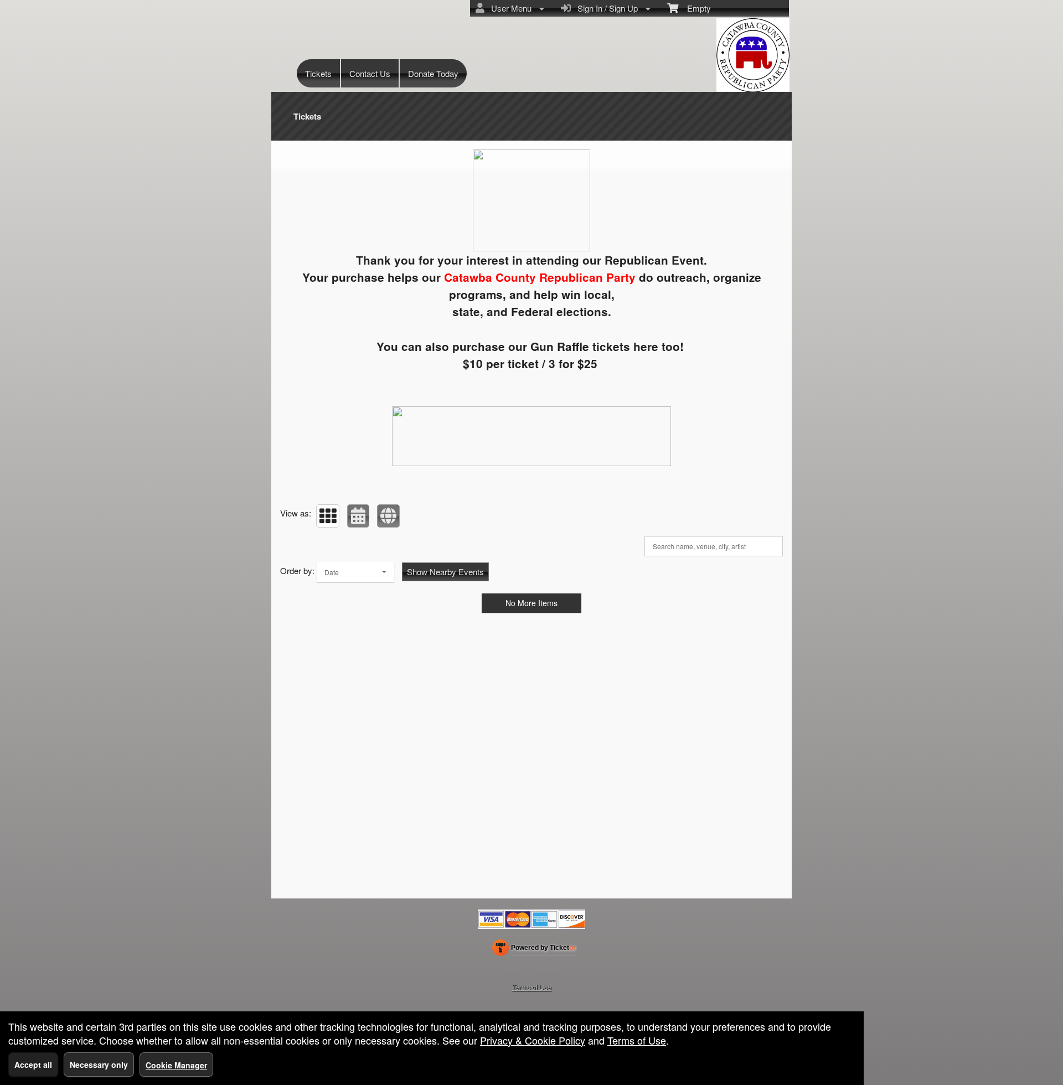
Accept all (33, 1064)
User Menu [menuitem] (509, 8)
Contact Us (369, 73)
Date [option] (331, 572)
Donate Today (433, 73)
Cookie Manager (176, 1065)
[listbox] (355, 572)
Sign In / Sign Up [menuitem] (605, 8)
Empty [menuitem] (694, 8)
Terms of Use (531, 986)
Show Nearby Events (445, 571)
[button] (327, 516)
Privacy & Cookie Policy (532, 1040)
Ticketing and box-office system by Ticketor (534, 950)
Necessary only (99, 1064)
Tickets (318, 73)
